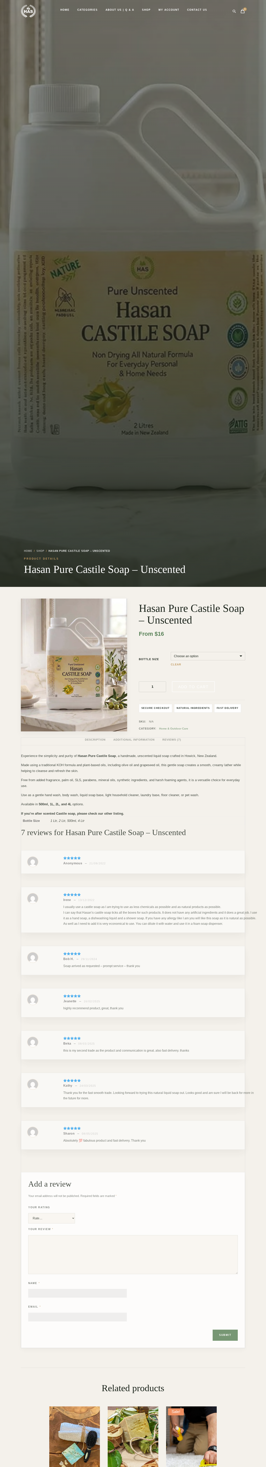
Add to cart (193, 687)
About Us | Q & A (120, 9)
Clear (176, 664)
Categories (87, 9)
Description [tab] (95, 739)
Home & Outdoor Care (173, 728)
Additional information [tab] (134, 739)
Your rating (39, 1207)
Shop (146, 9)
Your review (40, 1229)
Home (65, 9)
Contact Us (197, 9)
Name (34, 1283)
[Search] (234, 11)
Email (34, 1306)
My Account (169, 9)
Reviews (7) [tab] (171, 739)
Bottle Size (149, 659)
